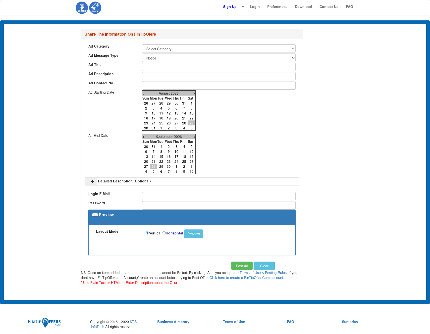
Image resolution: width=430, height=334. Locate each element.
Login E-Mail (99, 193)
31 (184, 103)
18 (161, 117)
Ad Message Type (103, 55)
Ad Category (98, 46)
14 (184, 113)
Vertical (155, 232)
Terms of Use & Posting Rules (263, 272)
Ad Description (101, 73)
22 (192, 117)
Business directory (173, 321)
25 (161, 122)
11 (161, 113)
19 (169, 117)
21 (184, 117)
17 (154, 117)
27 (154, 103)
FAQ (290, 321)
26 (146, 103)
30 (176, 103)
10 (154, 113)
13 (176, 113)
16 (146, 117)
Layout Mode (107, 231)
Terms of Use (234, 321)
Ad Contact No (100, 82)
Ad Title (95, 64)
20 (176, 117)
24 (154, 122)
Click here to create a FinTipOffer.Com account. (247, 277)
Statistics (350, 321)
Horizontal (174, 232)
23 (146, 122)
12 (169, 113)
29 (169, 103)
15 (192, 113)
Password (96, 202)
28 (161, 103)
